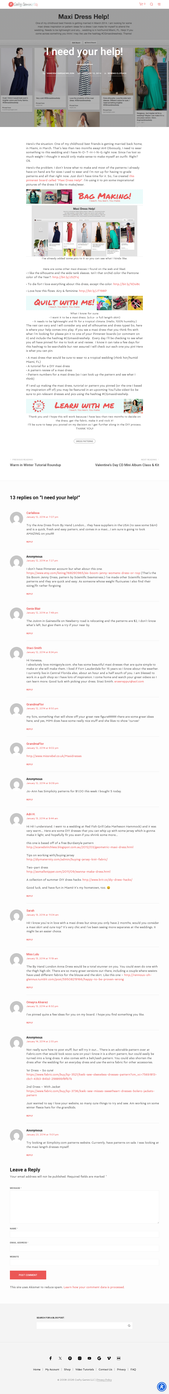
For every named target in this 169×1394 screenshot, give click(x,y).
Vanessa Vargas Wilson (60, 73)
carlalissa (32, 513)
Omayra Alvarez (37, 1002)
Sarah (30, 910)
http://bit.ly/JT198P (93, 291)
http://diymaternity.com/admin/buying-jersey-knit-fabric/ (67, 859)
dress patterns (84, 441)
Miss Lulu (32, 954)
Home (36, 1369)
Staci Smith (34, 648)
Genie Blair (33, 609)
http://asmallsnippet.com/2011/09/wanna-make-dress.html (68, 871)
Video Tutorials (84, 1369)
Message (16, 1188)
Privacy (121, 1369)
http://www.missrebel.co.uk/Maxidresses (54, 756)
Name (14, 1228)
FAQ (133, 1369)
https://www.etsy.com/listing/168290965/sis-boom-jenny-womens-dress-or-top (83, 573)
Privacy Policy (104, 1380)
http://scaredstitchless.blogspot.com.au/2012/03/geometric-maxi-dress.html (79, 847)
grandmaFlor (35, 704)
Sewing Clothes (117, 73)
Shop (67, 1369)
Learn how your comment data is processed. (94, 1287)
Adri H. (30, 814)
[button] (142, 4)
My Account (52, 1369)
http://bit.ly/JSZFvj (65, 277)
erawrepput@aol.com (129, 681)
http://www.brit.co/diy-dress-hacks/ (107, 879)
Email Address (19, 1242)
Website (14, 1256)
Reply (29, 541)
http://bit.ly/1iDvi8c (126, 284)
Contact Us (105, 1369)
